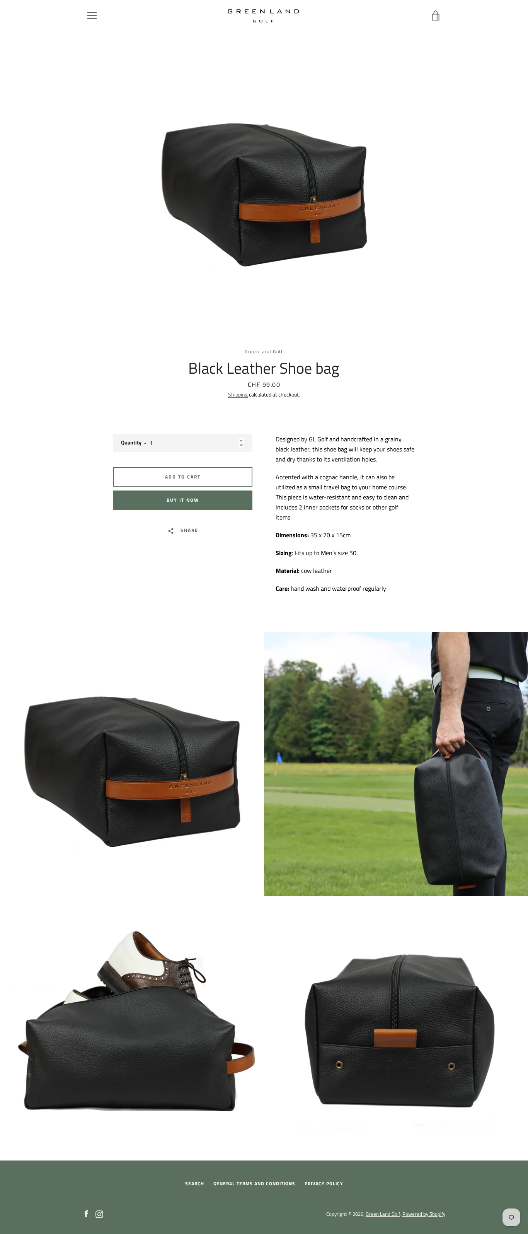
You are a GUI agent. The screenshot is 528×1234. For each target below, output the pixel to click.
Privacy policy (324, 1183)
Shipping (238, 394)
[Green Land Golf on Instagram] (99, 1213)
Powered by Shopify (423, 1214)
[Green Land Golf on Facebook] (86, 1213)
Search (194, 1183)
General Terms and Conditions (254, 1183)
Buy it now (183, 500)
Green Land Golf (383, 1214)
